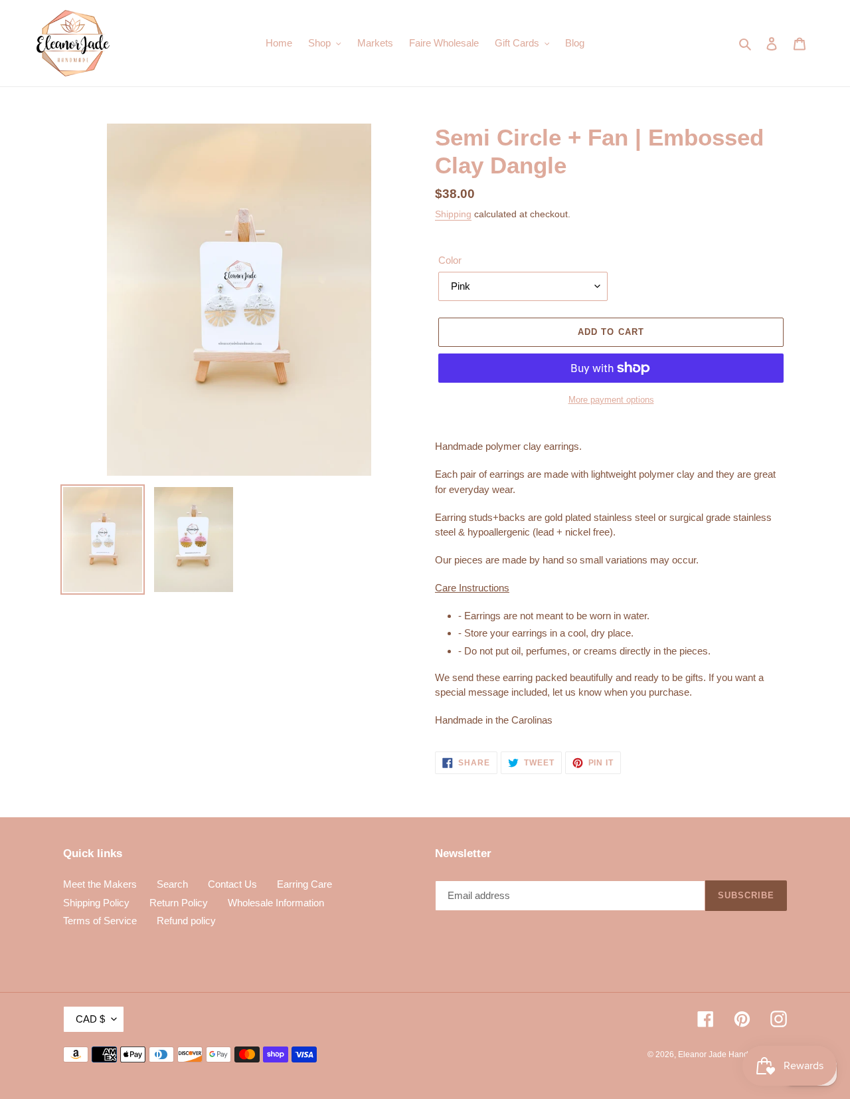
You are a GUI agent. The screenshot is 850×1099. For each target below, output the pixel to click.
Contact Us (232, 884)
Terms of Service (100, 920)
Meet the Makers (100, 884)
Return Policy (178, 902)
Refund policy (186, 920)
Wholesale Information (276, 902)
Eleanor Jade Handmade (723, 1054)
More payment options (611, 400)
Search (172, 884)
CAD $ (90, 1019)
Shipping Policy (96, 902)
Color (450, 260)
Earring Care (304, 884)
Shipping (453, 214)
